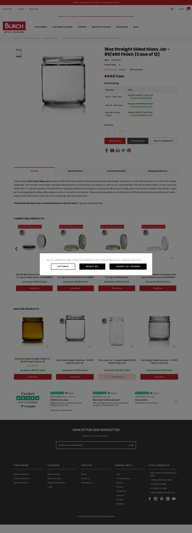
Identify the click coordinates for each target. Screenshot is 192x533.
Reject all (92, 266)
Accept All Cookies (128, 266)
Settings (63, 266)
